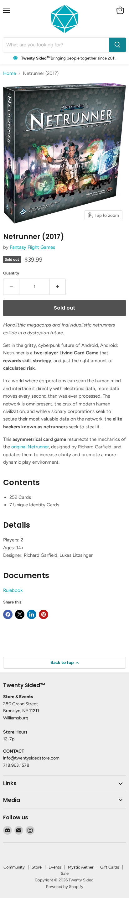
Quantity (11, 273)
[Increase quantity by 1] (58, 287)
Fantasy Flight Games (32, 247)
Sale (65, 873)
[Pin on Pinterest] (43, 614)
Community (14, 867)
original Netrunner (30, 447)
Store (37, 867)
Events (55, 867)
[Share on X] (19, 614)
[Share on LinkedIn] (31, 614)
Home (9, 73)
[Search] (117, 45)
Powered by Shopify (64, 886)
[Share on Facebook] (8, 614)
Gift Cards (109, 867)
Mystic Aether (80, 867)
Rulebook (13, 590)
